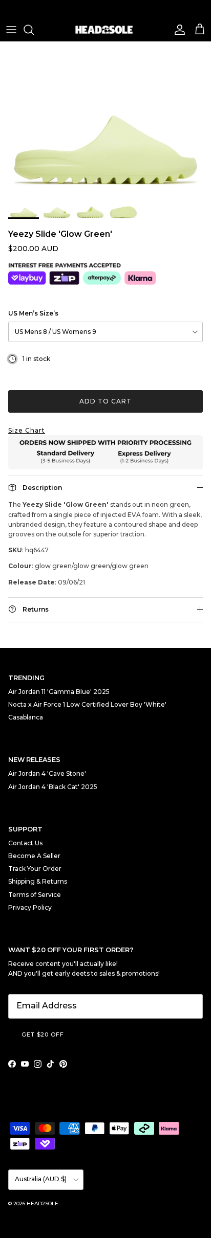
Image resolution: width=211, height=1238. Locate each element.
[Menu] (11, 29)
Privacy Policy (30, 907)
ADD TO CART (105, 401)
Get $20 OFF (43, 1034)
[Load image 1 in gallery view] (105, 116)
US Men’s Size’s (33, 313)
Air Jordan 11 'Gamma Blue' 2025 (59, 691)
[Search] (34, 29)
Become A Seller (34, 856)
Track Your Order (34, 868)
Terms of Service (34, 894)
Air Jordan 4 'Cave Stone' (47, 773)
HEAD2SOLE (42, 1203)
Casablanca (25, 717)
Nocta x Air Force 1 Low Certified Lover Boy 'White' (87, 704)
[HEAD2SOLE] (105, 29)
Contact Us (25, 843)
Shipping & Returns (37, 881)
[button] (105, 430)
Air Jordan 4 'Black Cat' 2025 (52, 787)
